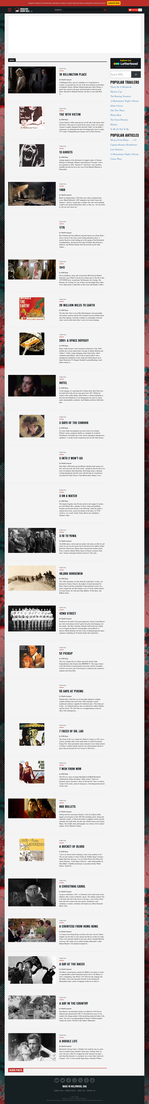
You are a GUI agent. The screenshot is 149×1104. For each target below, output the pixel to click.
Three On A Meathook (121, 86)
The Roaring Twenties (120, 96)
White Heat (115, 115)
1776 (62, 227)
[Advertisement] (74, 34)
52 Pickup (66, 653)
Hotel (63, 382)
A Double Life (68, 1041)
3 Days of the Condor (73, 422)
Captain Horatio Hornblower (123, 144)
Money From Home (123, 139)
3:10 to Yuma (67, 535)
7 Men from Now (70, 768)
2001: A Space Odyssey (74, 340)
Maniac (113, 124)
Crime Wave (116, 158)
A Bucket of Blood (71, 846)
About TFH (81, 1090)
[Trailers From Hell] (17, 9)
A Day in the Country (73, 1003)
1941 (62, 267)
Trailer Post (62, 69)
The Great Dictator (119, 119)
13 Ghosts (66, 152)
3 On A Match (68, 495)
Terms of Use (58, 1090)
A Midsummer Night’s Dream (124, 100)
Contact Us (91, 1090)
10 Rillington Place (73, 74)
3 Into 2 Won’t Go (71, 458)
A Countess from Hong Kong (78, 926)
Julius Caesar (116, 105)
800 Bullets (67, 806)
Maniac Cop (116, 91)
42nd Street (67, 613)
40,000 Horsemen (71, 573)
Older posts (15, 1070)
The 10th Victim (70, 114)
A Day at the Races (72, 964)
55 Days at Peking (71, 691)
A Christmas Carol (72, 886)
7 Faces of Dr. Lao (71, 731)
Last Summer (116, 149)
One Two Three (117, 110)
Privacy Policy (70, 1090)
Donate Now (113, 3)
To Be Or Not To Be (119, 129)
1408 (62, 189)
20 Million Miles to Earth (77, 305)
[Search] (136, 74)
